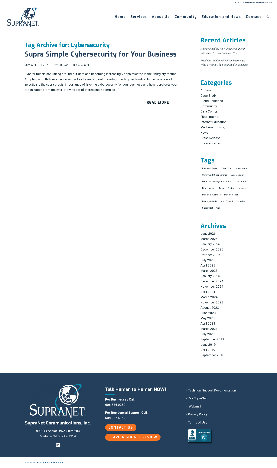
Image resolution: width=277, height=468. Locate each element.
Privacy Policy (197, 414)
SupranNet (207, 208)
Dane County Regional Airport (216, 181)
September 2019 (212, 339)
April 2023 (207, 323)
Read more (158, 102)
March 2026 (209, 239)
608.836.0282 (115, 405)
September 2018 (212, 355)
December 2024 (211, 281)
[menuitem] (120, 17)
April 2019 (207, 350)
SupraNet (241, 201)
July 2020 (207, 334)
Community (208, 106)
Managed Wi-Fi (209, 201)
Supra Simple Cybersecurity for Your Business (100, 54)
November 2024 (211, 286)
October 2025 (210, 255)
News (204, 132)
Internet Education (213, 122)
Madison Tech (231, 195)
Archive (205, 90)
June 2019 (208, 344)
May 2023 (207, 318)
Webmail (195, 406)
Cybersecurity (237, 175)
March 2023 (209, 329)
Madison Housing (212, 127)
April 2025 (207, 265)
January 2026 (210, 244)
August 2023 (209, 307)
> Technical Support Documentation (211, 390)
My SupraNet (198, 398)
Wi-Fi (218, 208)
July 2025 (207, 260)
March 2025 (209, 271)
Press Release (210, 138)
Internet (242, 188)
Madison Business (211, 195)
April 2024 (207, 292)
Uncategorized (210, 143)
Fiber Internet (209, 117)
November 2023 (211, 302)
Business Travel (210, 168)
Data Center (208, 111)
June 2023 (208, 313)
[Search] (268, 17)
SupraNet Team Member (75, 65)
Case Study (208, 95)
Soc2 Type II (226, 201)
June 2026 (208, 233)
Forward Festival (227, 188)
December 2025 (211, 249)
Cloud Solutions (211, 101)
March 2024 (209, 297)
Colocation (241, 168)
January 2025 (210, 276)
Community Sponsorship (214, 175)
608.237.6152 (115, 418)
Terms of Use (197, 422)
